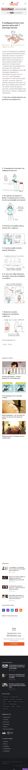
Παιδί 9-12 (5, 704)
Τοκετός (13, 706)
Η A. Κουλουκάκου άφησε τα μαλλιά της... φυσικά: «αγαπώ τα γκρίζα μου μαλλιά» (17, 588)
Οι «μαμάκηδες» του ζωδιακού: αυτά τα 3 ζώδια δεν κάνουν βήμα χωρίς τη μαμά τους (17, 569)
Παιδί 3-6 (16, 701)
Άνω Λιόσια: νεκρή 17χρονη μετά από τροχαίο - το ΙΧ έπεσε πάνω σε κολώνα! (17, 676)
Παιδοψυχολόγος (13, 704)
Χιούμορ (5, 344)
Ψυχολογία (5, 708)
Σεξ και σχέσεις (6, 706)
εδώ (11, 12)
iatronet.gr (5, 741)
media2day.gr (6, 751)
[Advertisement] (14, 496)
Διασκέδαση (5, 699)
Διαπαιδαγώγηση (14, 696)
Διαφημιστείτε (6, 717)
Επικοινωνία (6, 722)
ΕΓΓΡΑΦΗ (14, 644)
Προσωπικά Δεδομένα (8, 729)
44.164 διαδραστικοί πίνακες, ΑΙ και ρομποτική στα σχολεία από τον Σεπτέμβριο (17, 667)
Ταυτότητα (5, 719)
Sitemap (5, 726)
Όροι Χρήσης (6, 724)
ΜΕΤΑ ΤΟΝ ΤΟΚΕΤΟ (9, 47)
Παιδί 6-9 (21, 701)
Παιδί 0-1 (10, 344)
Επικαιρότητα (19, 699)
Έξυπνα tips (12, 699)
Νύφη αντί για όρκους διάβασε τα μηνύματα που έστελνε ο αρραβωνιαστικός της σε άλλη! (17, 578)
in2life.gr (5, 743)
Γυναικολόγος (6, 696)
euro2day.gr (6, 746)
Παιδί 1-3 (10, 701)
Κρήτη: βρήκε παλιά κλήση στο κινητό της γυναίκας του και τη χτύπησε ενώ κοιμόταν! (16, 597)
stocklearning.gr (7, 748)
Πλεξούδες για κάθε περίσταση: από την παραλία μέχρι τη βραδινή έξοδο (17, 685)
